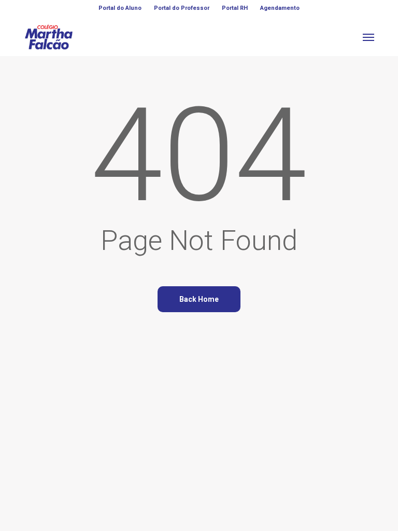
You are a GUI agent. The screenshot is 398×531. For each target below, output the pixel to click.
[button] (368, 37)
